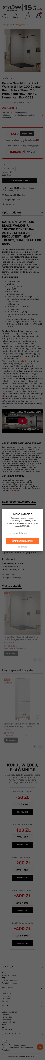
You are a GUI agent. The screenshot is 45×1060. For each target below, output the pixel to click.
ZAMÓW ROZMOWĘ (22, 541)
